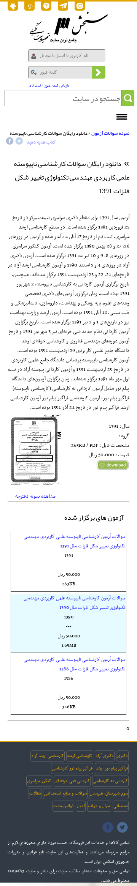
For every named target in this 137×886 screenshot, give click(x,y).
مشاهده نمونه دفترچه (35, 496)
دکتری (122, 756)
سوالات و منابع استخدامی (65, 793)
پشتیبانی (120, 806)
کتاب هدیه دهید (41, 142)
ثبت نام (35, 85)
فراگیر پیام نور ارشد (112, 768)
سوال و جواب (99, 806)
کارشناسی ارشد (79, 756)
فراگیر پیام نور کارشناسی (72, 768)
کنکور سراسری (39, 781)
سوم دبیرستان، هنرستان (109, 793)
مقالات (35, 793)
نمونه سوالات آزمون (110, 133)
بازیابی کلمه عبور (57, 85)
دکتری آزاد (105, 756)
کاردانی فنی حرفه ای (72, 781)
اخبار (80, 806)
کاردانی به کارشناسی (110, 781)
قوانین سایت (63, 806)
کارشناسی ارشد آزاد (47, 756)
